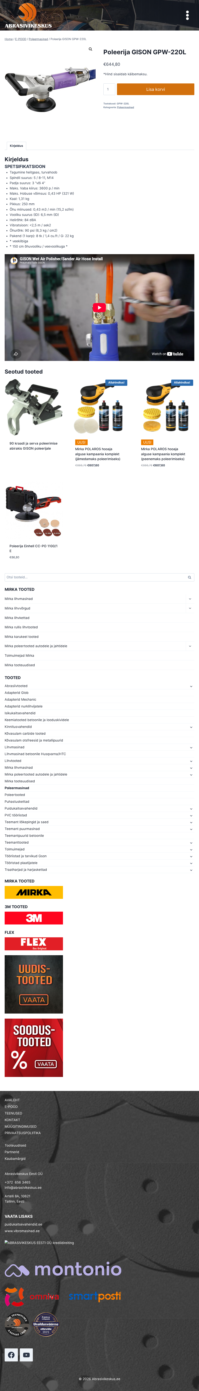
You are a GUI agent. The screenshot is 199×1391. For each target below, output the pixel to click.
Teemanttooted (17, 842)
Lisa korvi (155, 89)
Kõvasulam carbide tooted (25, 733)
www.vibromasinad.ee (22, 1231)
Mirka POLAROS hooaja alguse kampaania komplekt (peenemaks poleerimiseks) (163, 454)
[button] (90, 49)
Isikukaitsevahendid (20, 713)
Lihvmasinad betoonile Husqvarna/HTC (35, 754)
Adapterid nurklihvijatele (24, 706)
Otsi (190, 577)
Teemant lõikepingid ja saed (27, 822)
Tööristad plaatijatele (21, 863)
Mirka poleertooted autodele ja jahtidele (36, 646)
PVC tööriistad (16, 815)
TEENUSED (13, 1113)
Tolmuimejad (15, 849)
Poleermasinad (125, 107)
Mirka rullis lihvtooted (21, 627)
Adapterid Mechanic (20, 699)
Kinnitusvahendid (18, 727)
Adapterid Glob (17, 693)
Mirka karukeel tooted (22, 637)
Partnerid (12, 1152)
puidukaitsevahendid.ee (23, 1224)
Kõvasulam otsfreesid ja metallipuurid (34, 740)
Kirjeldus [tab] (16, 146)
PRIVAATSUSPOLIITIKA (23, 1133)
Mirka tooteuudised (20, 665)
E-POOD (11, 1107)
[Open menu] (187, 15)
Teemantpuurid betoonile (24, 836)
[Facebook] (11, 1355)
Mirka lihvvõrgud (17, 608)
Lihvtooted (13, 761)
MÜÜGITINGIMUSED (21, 1126)
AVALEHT (12, 1100)
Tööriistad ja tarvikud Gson (26, 856)
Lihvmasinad (14, 747)
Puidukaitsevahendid (21, 808)
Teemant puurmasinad (22, 829)
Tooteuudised (15, 1145)
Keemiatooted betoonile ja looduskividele (37, 720)
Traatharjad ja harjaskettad (26, 870)
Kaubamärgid (15, 1159)
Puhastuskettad (17, 802)
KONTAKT (12, 1120)
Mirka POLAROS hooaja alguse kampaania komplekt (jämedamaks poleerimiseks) (97, 454)
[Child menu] (190, 686)
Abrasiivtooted (16, 686)
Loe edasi (17, 460)
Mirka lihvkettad (17, 618)
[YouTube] (26, 1355)
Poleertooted (15, 795)
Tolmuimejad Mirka (19, 655)
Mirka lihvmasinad (19, 599)
